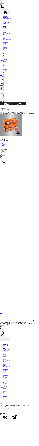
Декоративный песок (5, 50)
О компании (2, 60)
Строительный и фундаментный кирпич (7, 18)
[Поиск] (0, 0)
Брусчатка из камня (5, 38)
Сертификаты (4, 61)
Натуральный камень (5, 59)
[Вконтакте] (5, 419)
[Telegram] (14, 419)
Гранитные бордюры (5, 363)
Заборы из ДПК (4, 43)
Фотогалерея (2, 401)
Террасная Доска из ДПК (5, 41)
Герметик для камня (5, 52)
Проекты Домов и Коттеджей (6, 390)
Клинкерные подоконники (5, 31)
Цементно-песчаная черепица (6, 25)
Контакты (2, 71)
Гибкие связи (4, 21)
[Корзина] (5, 11)
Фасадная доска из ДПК (5, 42)
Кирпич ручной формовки (5, 17)
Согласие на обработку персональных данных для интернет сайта (7, 408)
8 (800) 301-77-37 (4, 406)
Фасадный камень (4, 37)
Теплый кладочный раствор (5, 48)
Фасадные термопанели (5, 23)
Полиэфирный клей (5, 51)
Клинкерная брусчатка (5, 28)
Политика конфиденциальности (3, 407)
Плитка (3, 58)
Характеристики (3, 144)
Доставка (4, 67)
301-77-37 (2, 2)
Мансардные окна (4, 27)
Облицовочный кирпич (5, 16)
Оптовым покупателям (5, 69)
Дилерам (4, 62)
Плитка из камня (4, 34)
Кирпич (3, 55)
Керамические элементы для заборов (6, 40)
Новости (2, 403)
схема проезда (1, 143)
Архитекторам (4, 64)
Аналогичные (2, 145)
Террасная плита (4, 29)
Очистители (4, 53)
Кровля (3, 57)
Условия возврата (4, 68)
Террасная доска (4, 32)
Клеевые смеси (4, 49)
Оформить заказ (2, 140)
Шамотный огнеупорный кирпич (6, 19)
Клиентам (2, 65)
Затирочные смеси (5, 47)
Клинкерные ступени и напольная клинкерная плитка (8, 30)
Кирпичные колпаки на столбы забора (7, 39)
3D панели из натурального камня (6, 33)
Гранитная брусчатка (5, 35)
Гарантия (4, 66)
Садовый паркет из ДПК (5, 45)
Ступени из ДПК (4, 44)
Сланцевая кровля (4, 26)
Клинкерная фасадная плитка (6, 22)
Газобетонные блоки (5, 20)
